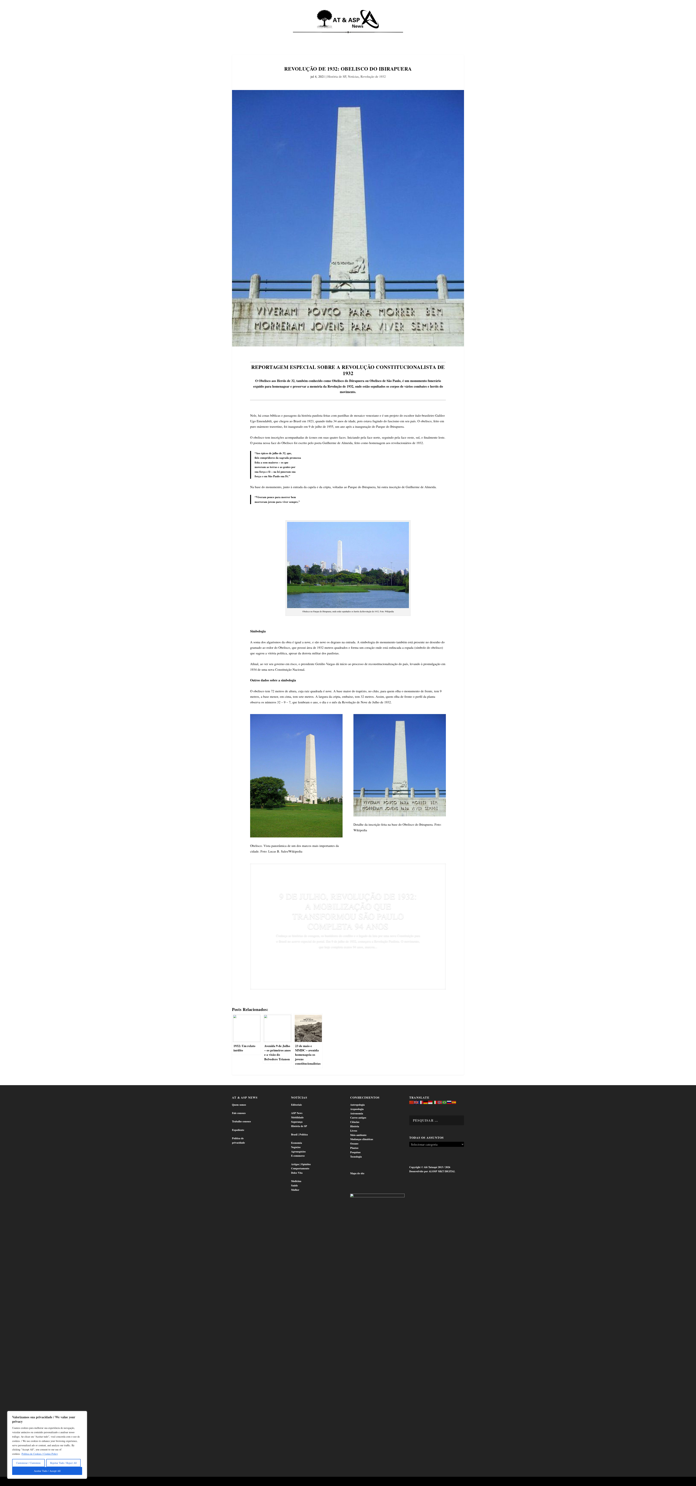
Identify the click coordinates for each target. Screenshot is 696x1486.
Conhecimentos (370, 36)
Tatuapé (445, 36)
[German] (425, 1102)
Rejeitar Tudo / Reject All (63, 1463)
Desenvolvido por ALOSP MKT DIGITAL (432, 1171)
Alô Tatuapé (255, 1481)
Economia (316, 36)
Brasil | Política (292, 36)
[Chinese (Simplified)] (411, 1102)
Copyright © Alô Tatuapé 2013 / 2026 (429, 1167)
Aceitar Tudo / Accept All (47, 1471)
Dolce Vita (426, 36)
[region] (47, 1445)
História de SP (336, 76)
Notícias (249, 36)
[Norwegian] (440, 1102)
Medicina (393, 36)
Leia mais (348, 957)
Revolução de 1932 (373, 76)
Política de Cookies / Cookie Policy (40, 1454)
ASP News (266, 36)
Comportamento (342, 36)
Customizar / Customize (28, 1463)
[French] (421, 1102)
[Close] (83, 1414)
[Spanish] (454, 1102)
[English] (416, 1102)
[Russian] (449, 1102)
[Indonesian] (430, 1102)
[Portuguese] (444, 1102)
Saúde (409, 36)
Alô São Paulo (286, 1481)
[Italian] (435, 1102)
